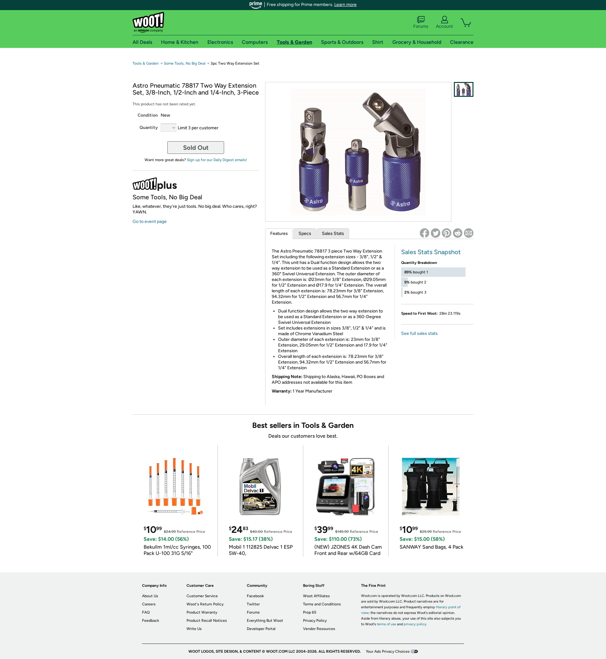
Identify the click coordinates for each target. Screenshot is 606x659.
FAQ (146, 612)
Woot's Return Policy (205, 604)
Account (444, 26)
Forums (420, 26)
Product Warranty (202, 612)
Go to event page (150, 221)
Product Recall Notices (207, 620)
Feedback (150, 620)
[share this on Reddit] (457, 233)
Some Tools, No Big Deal (184, 63)
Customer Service (202, 596)
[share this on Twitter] (435, 233)
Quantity (149, 127)
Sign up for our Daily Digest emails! (217, 160)
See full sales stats (419, 333)
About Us (150, 596)
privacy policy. (415, 624)
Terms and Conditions (322, 604)
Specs (305, 233)
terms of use (386, 624)
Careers (149, 604)
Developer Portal (261, 629)
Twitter (253, 604)
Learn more (345, 4)
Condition (148, 115)
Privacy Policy (315, 620)
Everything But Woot (265, 620)
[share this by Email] (468, 233)
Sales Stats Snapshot (431, 252)
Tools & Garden (146, 63)
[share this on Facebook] (424, 233)
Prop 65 (309, 612)
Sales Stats (333, 233)
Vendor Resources (319, 629)
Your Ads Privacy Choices (388, 651)
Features (279, 233)
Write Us (194, 629)
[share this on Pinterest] (446, 233)
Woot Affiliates (316, 596)
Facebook (255, 596)
